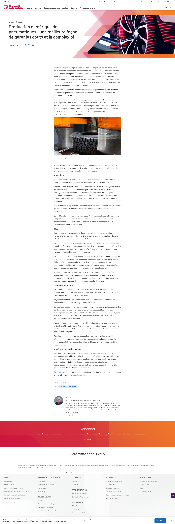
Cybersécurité (42, 500)
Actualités (41, 481)
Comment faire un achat (113, 491)
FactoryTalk (75, 509)
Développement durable (12, 498)
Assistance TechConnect (114, 481)
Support (74, 8)
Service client (110, 484)
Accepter (160, 520)
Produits (29, 8)
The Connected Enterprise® (47, 511)
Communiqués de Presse (46, 484)
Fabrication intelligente (45, 507)
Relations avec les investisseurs (14, 495)
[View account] (170, 7)
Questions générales (112, 488)
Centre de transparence (12, 502)
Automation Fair (43, 488)
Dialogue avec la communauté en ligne (16, 491)
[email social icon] (72, 415)
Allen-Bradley (76, 506)
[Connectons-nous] (173, 495)
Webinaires (75, 481)
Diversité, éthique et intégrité (13, 488)
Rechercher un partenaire (80, 493)
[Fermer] (172, 520)
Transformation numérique (46, 504)
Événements (42, 491)
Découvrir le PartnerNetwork (81, 497)
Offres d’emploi (9, 484)
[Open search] (166, 7)
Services (38, 8)
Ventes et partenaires (88, 8)
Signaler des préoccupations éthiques (118, 495)
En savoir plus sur (61, 372)
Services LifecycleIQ (78, 513)
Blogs (141, 488)
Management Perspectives (148, 481)
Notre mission (8, 481)
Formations (75, 484)
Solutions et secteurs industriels (56, 8)
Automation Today (145, 491)
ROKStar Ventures (111, 498)
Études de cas (144, 484)
